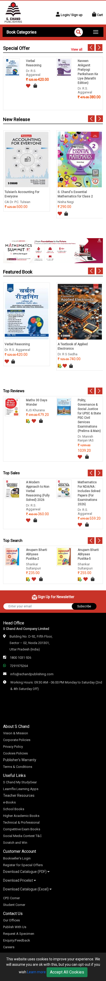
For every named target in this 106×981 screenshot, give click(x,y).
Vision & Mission (15, 733)
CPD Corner (11, 898)
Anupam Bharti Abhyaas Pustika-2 (36, 554)
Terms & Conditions (17, 767)
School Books (13, 809)
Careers (8, 947)
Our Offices (11, 920)
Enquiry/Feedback (16, 940)
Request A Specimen (18, 934)
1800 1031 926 (20, 658)
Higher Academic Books (21, 816)
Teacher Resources (18, 795)
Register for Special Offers (23, 865)
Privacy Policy (13, 747)
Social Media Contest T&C (22, 836)
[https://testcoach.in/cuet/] (53, 250)
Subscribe (84, 606)
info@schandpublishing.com (32, 674)
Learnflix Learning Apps (20, 789)
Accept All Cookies (67, 972)
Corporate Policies (16, 740)
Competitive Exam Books (21, 829)
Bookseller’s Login (17, 858)
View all (76, 49)
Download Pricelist (18, 880)
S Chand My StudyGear (20, 782)
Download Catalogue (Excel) (26, 889)
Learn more (36, 972)
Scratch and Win (15, 843)
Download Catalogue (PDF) (25, 872)
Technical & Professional (21, 822)
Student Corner (14, 905)
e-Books (9, 802)
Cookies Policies (15, 753)
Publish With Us (14, 927)
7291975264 (19, 666)
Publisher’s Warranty (19, 760)
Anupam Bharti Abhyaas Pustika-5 (88, 554)
